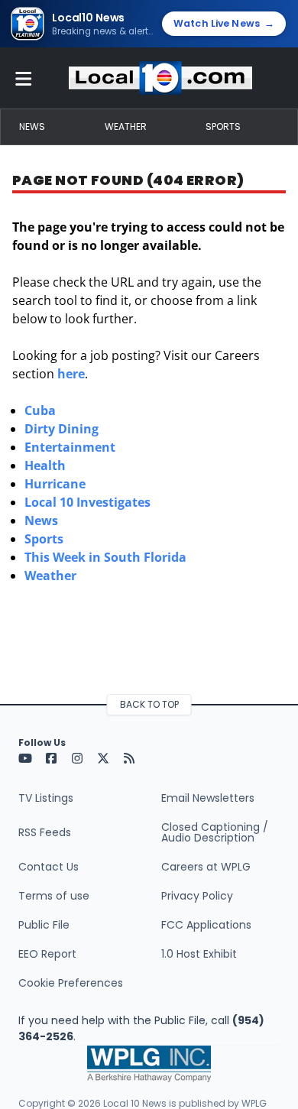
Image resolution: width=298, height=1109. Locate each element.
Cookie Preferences (70, 983)
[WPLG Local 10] (160, 78)
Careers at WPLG (206, 866)
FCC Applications (206, 924)
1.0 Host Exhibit (199, 953)
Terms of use (53, 895)
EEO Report (47, 953)
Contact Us (48, 866)
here (71, 373)
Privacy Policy (197, 895)
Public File (44, 924)
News (32, 126)
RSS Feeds (44, 832)
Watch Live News (223, 23)
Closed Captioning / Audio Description (214, 832)
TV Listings (45, 798)
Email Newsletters (207, 798)
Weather (126, 126)
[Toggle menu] (23, 78)
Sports (223, 126)
